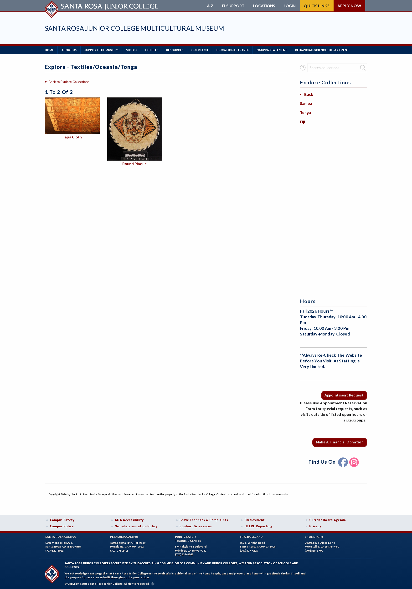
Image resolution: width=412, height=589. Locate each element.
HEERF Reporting (258, 526)
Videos (131, 50)
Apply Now (349, 5)
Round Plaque (134, 163)
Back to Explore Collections (69, 82)
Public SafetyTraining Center (188, 538)
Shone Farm (314, 536)
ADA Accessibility (129, 520)
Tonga (305, 112)
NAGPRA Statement (272, 50)
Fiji (302, 121)
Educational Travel (232, 50)
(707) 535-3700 (314, 550)
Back (308, 94)
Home (49, 50)
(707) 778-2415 (119, 550)
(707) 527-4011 (54, 550)
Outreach (199, 50)
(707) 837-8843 (184, 554)
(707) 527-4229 (249, 550)
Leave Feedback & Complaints (204, 520)
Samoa (306, 103)
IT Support (233, 6)
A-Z (210, 6)
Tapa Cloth (72, 137)
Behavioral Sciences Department (322, 50)
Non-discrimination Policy (136, 526)
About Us (69, 50)
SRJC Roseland (251, 536)
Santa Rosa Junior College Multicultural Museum (134, 28)
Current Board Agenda (327, 520)
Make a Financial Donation (340, 442)
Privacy (315, 526)
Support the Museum (101, 50)
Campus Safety (62, 520)
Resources (174, 50)
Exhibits (151, 50)
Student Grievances (196, 526)
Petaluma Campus (124, 536)
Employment (254, 520)
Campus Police (62, 526)
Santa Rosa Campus (61, 536)
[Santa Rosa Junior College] (102, 5)
